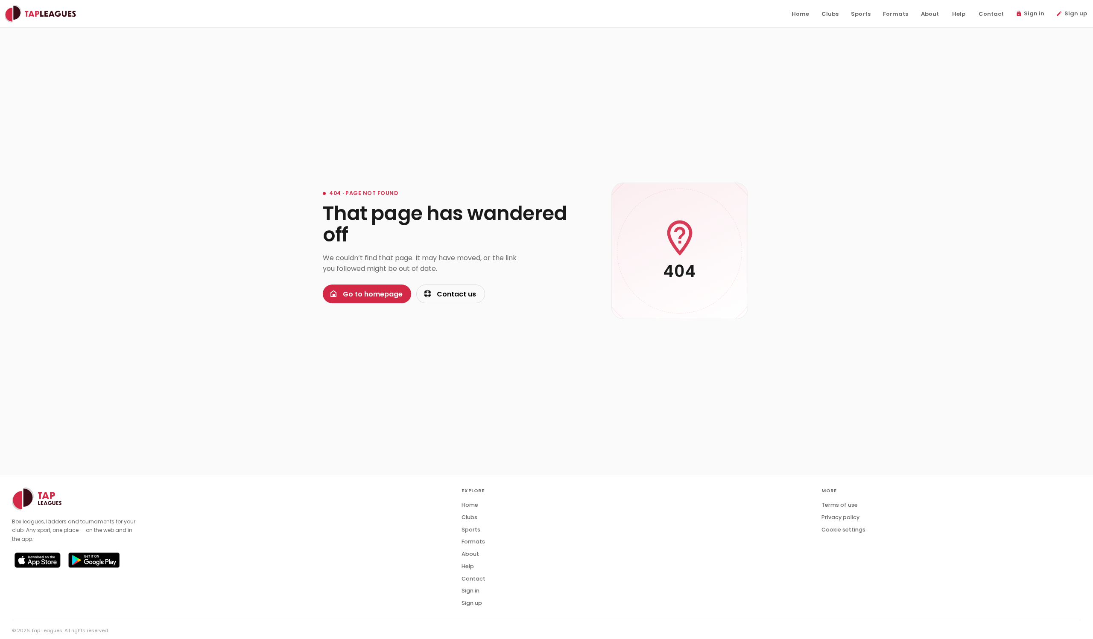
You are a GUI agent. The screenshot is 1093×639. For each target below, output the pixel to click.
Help (468, 566)
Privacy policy (840, 517)
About (470, 554)
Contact (473, 578)
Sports (471, 529)
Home (470, 504)
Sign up (472, 603)
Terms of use (839, 504)
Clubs (469, 517)
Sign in (470, 590)
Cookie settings (843, 529)
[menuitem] (800, 14)
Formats (473, 541)
